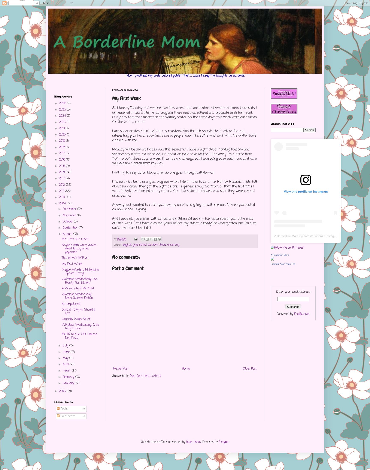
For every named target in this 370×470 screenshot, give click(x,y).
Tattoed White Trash (75, 258)
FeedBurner (302, 314)
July (66, 345)
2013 (62, 178)
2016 (62, 160)
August (68, 234)
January (69, 383)
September (71, 228)
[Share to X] (151, 239)
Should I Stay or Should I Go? (78, 312)
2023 (63, 122)
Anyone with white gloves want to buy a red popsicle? (79, 249)
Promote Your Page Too (283, 264)
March (67, 371)
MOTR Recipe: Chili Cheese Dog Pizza (79, 336)
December (70, 209)
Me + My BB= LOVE (75, 239)
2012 (62, 185)
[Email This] (143, 239)
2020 (63, 135)
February (69, 377)
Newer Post (120, 369)
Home (185, 369)
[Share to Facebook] (155, 239)
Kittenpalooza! (71, 304)
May (66, 358)
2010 (62, 197)
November (70, 215)
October (68, 222)
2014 (62, 172)
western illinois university (163, 245)
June (67, 352)
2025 (63, 110)
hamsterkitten (312, 236)
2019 (62, 141)
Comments (67, 416)
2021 (62, 128)
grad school (140, 245)
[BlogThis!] (147, 239)
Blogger (224, 442)
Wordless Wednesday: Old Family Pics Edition (79, 281)
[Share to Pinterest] (159, 239)
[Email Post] (135, 239)
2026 (63, 103)
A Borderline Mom (286, 236)
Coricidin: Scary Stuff (76, 319)
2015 (62, 166)
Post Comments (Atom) (145, 376)
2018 (62, 147)
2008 (63, 391)
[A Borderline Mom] (272, 260)
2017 (62, 153)
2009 (63, 203)
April (66, 364)
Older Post (250, 369)
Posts (64, 409)
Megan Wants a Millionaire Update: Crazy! (80, 272)
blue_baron (193, 442)
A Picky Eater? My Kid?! (78, 288)
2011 (62, 191)
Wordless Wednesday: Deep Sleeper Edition (77, 296)
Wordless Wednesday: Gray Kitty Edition (80, 327)
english (127, 245)
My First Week (72, 264)
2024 (63, 116)
